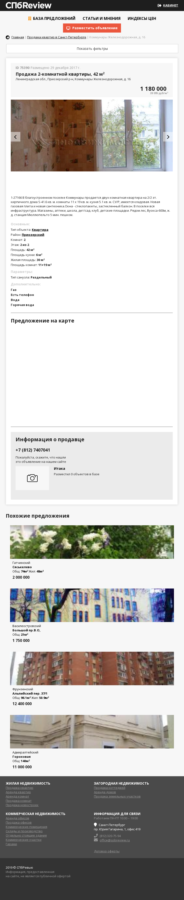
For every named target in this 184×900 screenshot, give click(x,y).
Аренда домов (105, 792)
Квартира (40, 229)
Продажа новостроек (22, 805)
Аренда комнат (17, 796)
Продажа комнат (19, 800)
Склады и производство (24, 831)
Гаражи (11, 844)
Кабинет (170, 5)
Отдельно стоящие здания (26, 835)
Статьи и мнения (101, 18)
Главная (18, 37)
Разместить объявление (94, 28)
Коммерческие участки (23, 840)
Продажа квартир (19, 788)
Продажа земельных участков (117, 796)
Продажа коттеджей (109, 788)
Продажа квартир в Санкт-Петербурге (56, 37)
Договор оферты (107, 851)
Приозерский (33, 234)
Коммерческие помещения (26, 827)
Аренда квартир (18, 792)
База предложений (53, 18)
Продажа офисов (19, 822)
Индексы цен (141, 18)
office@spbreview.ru (115, 840)
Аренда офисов (17, 818)
